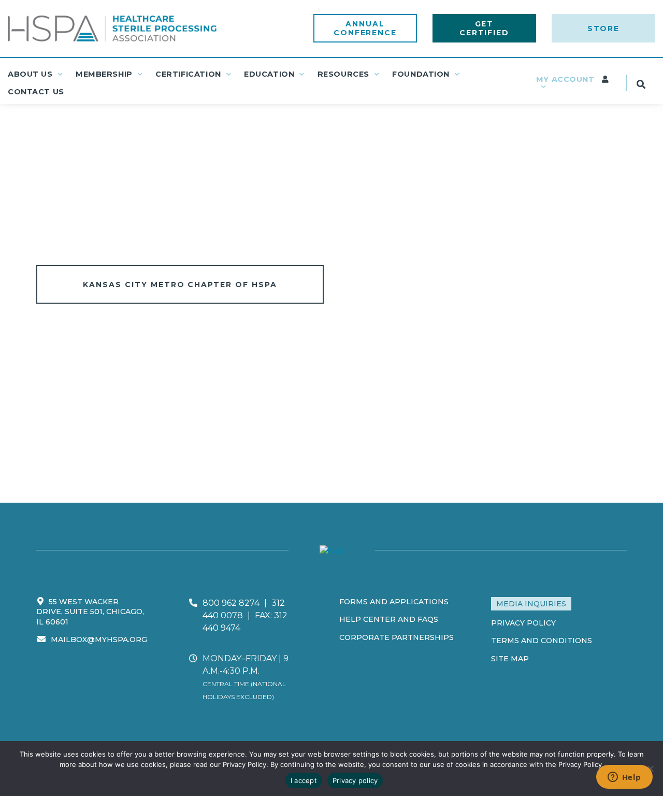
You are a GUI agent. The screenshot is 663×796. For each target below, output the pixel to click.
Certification (188, 74)
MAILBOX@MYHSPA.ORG (99, 639)
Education (269, 74)
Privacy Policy (523, 623)
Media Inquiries (531, 603)
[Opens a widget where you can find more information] (624, 778)
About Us (30, 74)
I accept (304, 780)
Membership (104, 74)
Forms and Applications (394, 601)
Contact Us (36, 91)
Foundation (421, 74)
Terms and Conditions (541, 640)
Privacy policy (355, 780)
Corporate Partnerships (396, 637)
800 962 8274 (231, 603)
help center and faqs (388, 619)
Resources (343, 74)
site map (510, 658)
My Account (566, 79)
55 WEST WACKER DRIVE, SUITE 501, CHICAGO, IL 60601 (90, 612)
